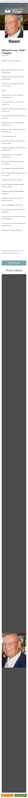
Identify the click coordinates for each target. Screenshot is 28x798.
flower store (18, 253)
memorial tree (19, 251)
